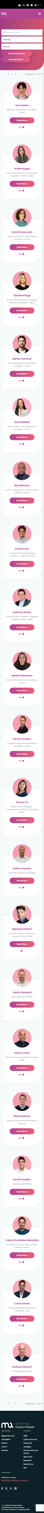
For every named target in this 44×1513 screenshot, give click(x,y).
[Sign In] (28, 5)
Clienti (4, 1443)
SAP (25, 1468)
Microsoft (27, 1457)
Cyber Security (30, 1439)
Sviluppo (27, 1447)
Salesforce (28, 1464)
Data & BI (27, 1443)
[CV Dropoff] (19, 5)
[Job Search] (24, 5)
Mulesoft (27, 1460)
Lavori (4, 1447)
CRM (25, 1436)
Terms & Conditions (9, 1510)
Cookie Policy (6, 1507)
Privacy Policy (18, 1507)
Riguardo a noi (7, 1436)
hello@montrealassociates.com (15, 1480)
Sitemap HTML (24, 1510)
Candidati (5, 1439)
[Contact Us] (32, 5)
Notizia (4, 1450)
